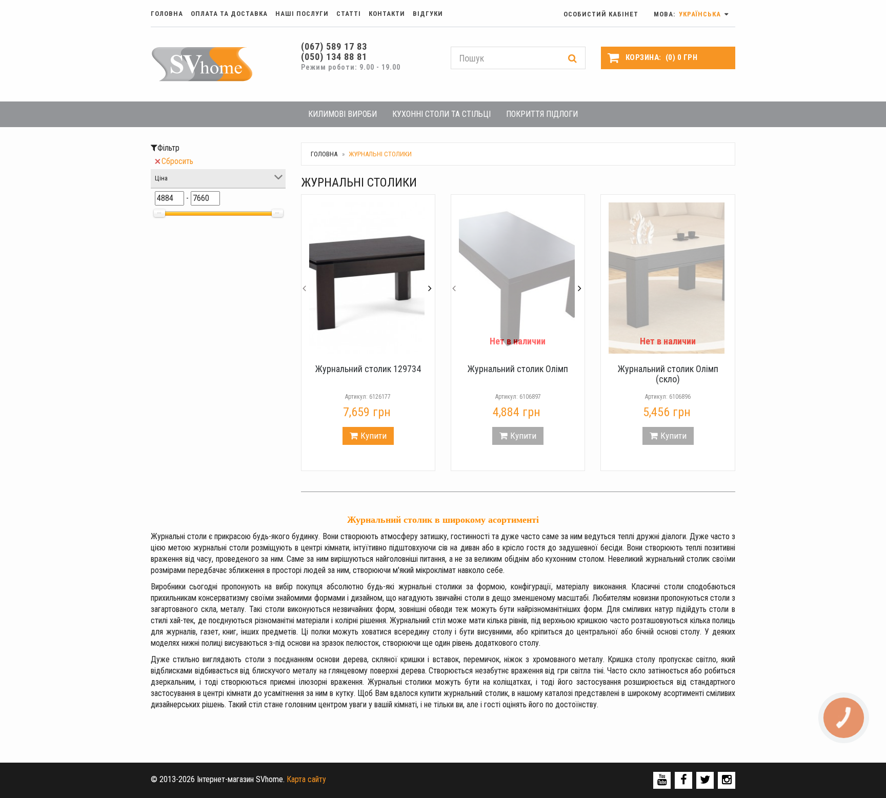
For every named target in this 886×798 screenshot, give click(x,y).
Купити (373, 436)
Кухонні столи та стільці (441, 114)
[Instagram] (727, 779)
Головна (167, 13)
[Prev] (304, 278)
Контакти (387, 13)
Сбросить (177, 161)
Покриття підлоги (542, 114)
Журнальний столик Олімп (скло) (668, 373)
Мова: (688, 14)
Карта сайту (306, 779)
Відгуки (428, 13)
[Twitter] (705, 779)
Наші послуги (302, 13)
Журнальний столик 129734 (368, 368)
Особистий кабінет (600, 14)
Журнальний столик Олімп (518, 368)
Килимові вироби (342, 114)
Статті (348, 13)
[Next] (430, 278)
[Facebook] (683, 779)
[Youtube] (662, 779)
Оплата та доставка (229, 13)
